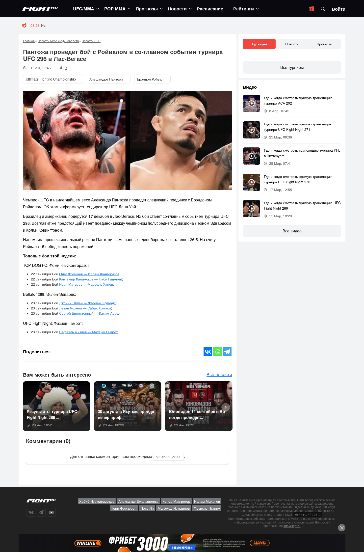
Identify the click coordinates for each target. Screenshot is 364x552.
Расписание (210, 8)
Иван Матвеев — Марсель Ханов (86, 284)
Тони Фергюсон (123, 508)
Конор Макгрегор (176, 501)
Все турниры (292, 67)
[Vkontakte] (208, 351)
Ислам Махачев (207, 501)
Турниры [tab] (259, 43)
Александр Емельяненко (138, 501)
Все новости (219, 374)
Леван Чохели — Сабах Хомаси (85, 307)
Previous (28, 407)
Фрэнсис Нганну (207, 508)
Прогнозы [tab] (324, 43)
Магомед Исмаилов (174, 508)
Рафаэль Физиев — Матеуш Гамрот (88, 331)
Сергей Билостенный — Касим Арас (88, 313)
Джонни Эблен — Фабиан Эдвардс (87, 302)
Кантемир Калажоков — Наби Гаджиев (90, 278)
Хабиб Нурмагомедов (96, 501)
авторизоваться (168, 457)
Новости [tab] (292, 43)
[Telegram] (227, 351)
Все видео (292, 231)
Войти (338, 9)
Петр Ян (147, 508)
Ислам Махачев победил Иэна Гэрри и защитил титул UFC (92, 25)
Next (223, 407)
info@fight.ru (292, 526)
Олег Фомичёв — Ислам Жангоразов (89, 273)
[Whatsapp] (217, 351)
